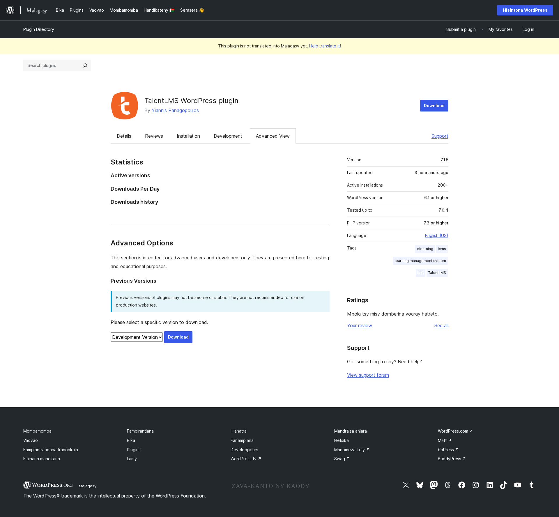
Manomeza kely (352, 449)
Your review (359, 325)
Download (434, 105)
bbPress (448, 449)
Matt (445, 440)
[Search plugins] (85, 65)
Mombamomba (37, 431)
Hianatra (239, 431)
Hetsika (341, 440)
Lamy (132, 458)
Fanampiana (242, 440)
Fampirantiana (140, 431)
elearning (425, 249)
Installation (188, 136)
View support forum (368, 375)
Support (439, 136)
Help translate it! (325, 45)
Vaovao (30, 440)
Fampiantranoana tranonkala (50, 449)
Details (124, 136)
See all (441, 325)
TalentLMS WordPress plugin (191, 100)
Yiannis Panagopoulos (175, 110)
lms (421, 272)
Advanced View (273, 136)
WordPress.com (455, 431)
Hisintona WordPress (525, 10)
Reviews (154, 136)
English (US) (436, 235)
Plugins (134, 449)
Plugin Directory (38, 29)
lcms (442, 249)
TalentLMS (437, 272)
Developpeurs (244, 449)
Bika (131, 440)
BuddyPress (452, 458)
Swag (342, 458)
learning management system (420, 260)
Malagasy (87, 486)
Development (228, 136)
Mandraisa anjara (350, 431)
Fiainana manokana (41, 458)
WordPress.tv (246, 458)
